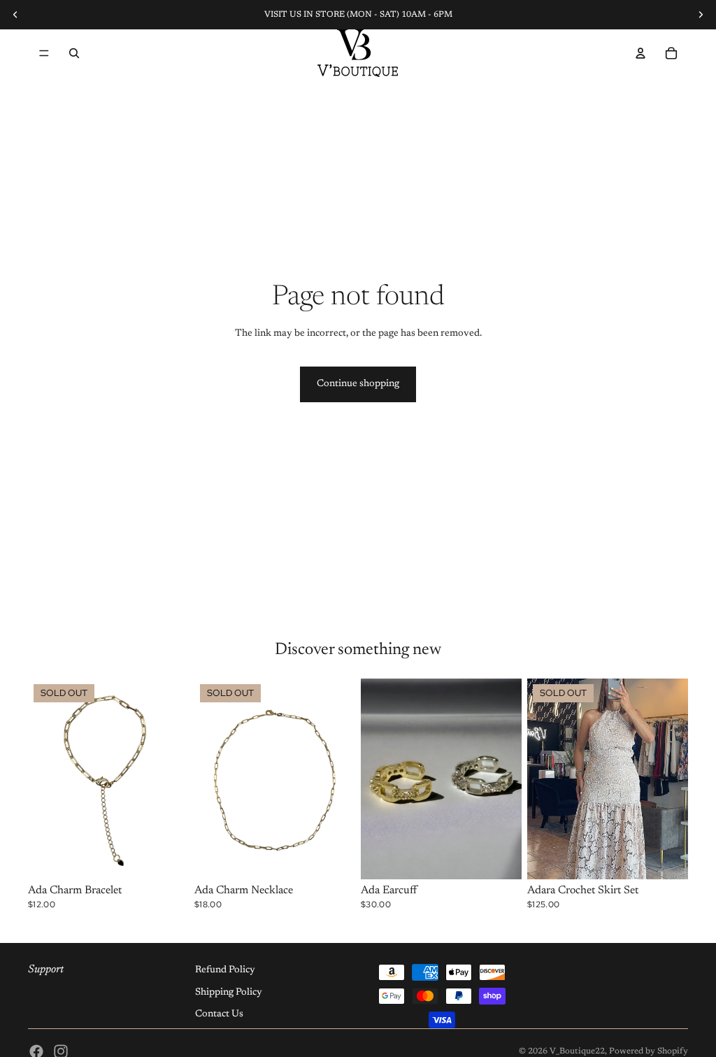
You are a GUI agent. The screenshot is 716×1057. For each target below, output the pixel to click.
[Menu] (44, 53)
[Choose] (500, 858)
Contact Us (219, 1014)
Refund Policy (225, 970)
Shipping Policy (228, 993)
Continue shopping (358, 384)
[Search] (74, 53)
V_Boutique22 (577, 1051)
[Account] (640, 53)
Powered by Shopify (648, 1051)
